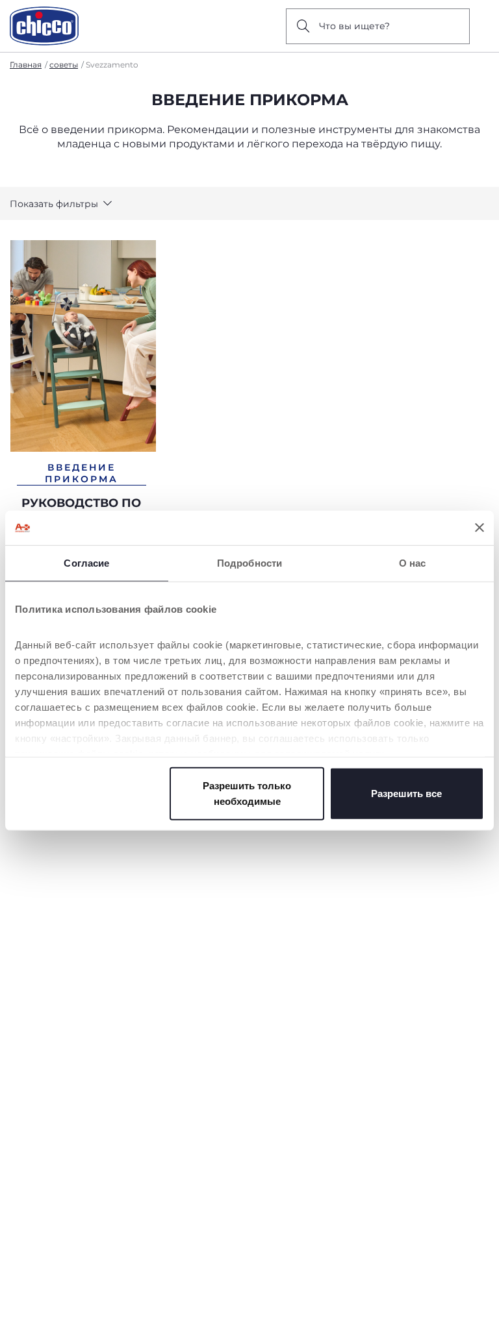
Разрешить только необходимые (247, 793)
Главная (26, 64)
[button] (61, 204)
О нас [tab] (412, 562)
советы (63, 64)
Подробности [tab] (249, 562)
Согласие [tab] (86, 562)
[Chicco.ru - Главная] (44, 25)
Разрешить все (406, 792)
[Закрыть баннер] (479, 527)
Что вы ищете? (354, 26)
